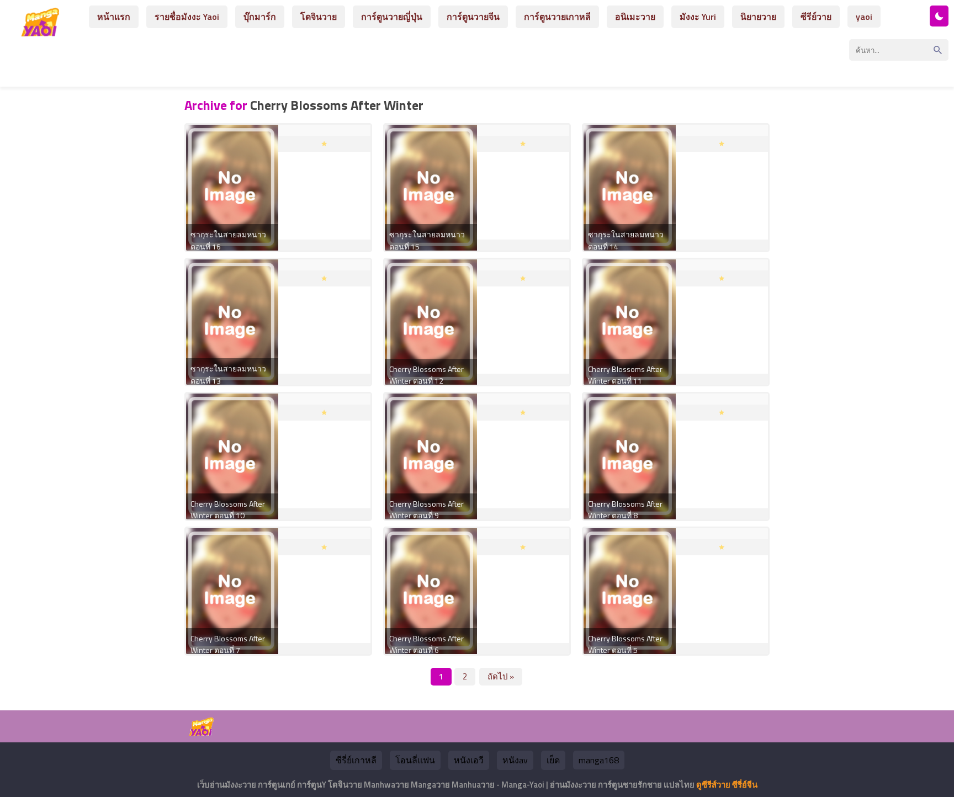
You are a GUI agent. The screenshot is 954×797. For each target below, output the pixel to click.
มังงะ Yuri (698, 16)
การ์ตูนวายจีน (473, 16)
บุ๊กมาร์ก (259, 16)
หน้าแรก (113, 16)
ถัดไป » (500, 676)
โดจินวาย (318, 16)
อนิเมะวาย (635, 16)
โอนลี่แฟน (415, 760)
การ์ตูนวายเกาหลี (557, 16)
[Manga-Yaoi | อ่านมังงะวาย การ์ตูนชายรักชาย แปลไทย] (43, 32)
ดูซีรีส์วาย (713, 784)
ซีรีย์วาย (816, 16)
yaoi (864, 16)
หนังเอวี (469, 760)
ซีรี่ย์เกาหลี (356, 760)
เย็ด (553, 760)
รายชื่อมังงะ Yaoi (187, 16)
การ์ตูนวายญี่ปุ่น (391, 16)
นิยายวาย (758, 16)
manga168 (599, 760)
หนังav (515, 760)
